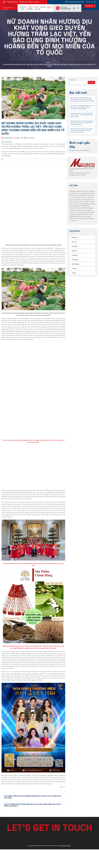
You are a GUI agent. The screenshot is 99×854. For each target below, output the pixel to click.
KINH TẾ (49, 7)
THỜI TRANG (29, 9)
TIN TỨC (30, 7)
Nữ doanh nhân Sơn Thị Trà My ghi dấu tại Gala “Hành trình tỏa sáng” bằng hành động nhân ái (82, 122)
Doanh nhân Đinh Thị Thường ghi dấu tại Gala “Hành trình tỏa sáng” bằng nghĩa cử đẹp (81, 114)
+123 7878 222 (65, 9)
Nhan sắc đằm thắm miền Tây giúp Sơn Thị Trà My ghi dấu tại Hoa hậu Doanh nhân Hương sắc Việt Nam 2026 (82, 99)
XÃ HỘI (23, 9)
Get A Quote (89, 6)
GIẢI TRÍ (36, 7)
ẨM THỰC (74, 237)
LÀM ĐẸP (74, 255)
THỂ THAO (37, 9)
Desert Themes (66, 845)
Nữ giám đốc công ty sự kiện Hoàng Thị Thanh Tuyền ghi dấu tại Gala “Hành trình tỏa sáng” (81, 130)
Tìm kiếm (72, 80)
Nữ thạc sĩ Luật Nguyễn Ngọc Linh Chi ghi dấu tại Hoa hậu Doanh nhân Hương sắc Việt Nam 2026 (82, 107)
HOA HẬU (43, 7)
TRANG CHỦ (23, 7)
